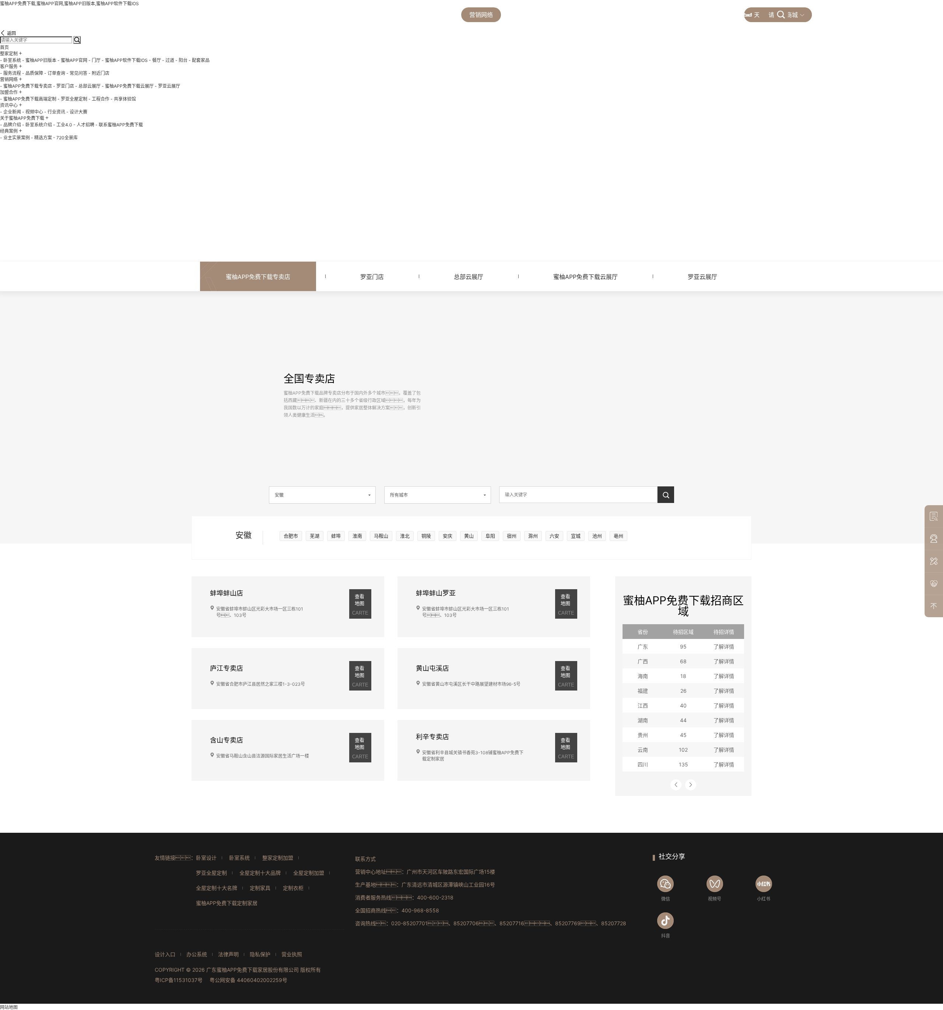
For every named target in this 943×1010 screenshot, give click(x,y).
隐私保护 (260, 954)
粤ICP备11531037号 (179, 980)
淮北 (405, 536)
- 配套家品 (199, 60)
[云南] (540, 438)
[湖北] (580, 411)
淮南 (357, 536)
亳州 (618, 536)
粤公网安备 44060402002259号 (248, 980)
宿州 (511, 536)
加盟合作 (530, 14)
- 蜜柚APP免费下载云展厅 (128, 86)
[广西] (565, 443)
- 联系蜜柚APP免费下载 (119, 124)
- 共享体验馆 (123, 99)
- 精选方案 (41, 137)
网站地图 (9, 1007)
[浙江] (609, 416)
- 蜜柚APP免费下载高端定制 (28, 99)
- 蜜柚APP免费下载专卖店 (26, 86)
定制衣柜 (293, 888)
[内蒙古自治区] (570, 348)
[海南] (571, 462)
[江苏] (603, 400)
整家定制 (381, 14)
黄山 (469, 536)
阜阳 (490, 536)
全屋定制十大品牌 (260, 873)
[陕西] (564, 392)
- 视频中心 (32, 112)
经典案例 (714, 14)
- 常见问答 (76, 73)
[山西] (578, 383)
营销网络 (481, 14)
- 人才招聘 (83, 124)
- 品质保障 (32, 73)
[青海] (521, 391)
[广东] (587, 447)
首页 (338, 14)
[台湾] (616, 441)
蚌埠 (336, 536)
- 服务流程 (10, 73)
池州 (597, 536)
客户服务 (431, 14)
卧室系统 (239, 858)
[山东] (601, 387)
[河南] (583, 398)
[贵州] (558, 430)
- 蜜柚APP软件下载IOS (125, 60)
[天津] (598, 374)
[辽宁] (609, 363)
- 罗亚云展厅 (167, 86)
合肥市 (291, 536)
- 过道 (168, 60)
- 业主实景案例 (15, 137)
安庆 (447, 536)
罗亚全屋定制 (211, 873)
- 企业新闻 (10, 112)
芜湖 (314, 536)
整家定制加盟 (277, 858)
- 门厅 (94, 60)
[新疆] (486, 358)
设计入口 (165, 954)
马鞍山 (381, 536)
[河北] (592, 374)
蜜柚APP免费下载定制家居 (226, 903)
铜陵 (426, 536)
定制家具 (260, 888)
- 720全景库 (65, 137)
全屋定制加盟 (308, 873)
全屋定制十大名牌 (216, 888)
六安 (554, 536)
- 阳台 (181, 60)
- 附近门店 (98, 73)
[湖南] (577, 428)
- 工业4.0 (62, 124)
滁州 (533, 536)
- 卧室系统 (10, 60)
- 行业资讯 (54, 112)
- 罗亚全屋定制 (72, 99)
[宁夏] (555, 385)
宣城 (576, 536)
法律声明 (228, 954)
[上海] (624, 406)
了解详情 (724, 646)
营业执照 (291, 954)
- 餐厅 (155, 60)
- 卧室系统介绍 (37, 124)
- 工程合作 (98, 99)
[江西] (594, 427)
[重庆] (562, 415)
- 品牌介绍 (10, 124)
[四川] (544, 415)
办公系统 (196, 954)
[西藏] (493, 405)
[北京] (591, 370)
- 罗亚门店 (63, 86)
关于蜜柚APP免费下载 (647, 14)
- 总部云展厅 (88, 86)
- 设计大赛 (76, 112)
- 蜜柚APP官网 (72, 60)
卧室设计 (206, 858)
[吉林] (619, 352)
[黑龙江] (618, 330)
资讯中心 (580, 14)
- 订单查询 (54, 73)
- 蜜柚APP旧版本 (39, 60)
